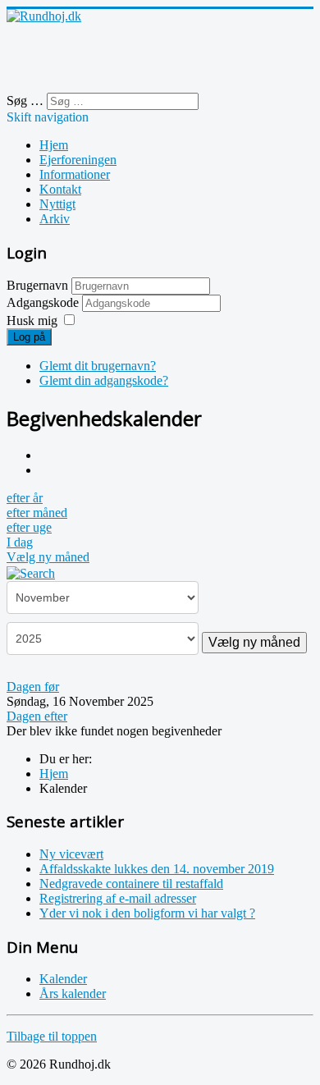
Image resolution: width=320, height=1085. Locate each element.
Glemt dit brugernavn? (97, 366)
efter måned (37, 513)
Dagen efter (37, 716)
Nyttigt (57, 204)
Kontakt (60, 189)
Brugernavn (37, 285)
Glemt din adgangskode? (103, 380)
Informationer (74, 174)
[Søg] (31, 572)
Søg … (25, 101)
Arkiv (54, 219)
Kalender (63, 979)
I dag (20, 542)
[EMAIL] (45, 470)
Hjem (53, 145)
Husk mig (32, 320)
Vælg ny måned (48, 557)
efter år (25, 498)
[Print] (45, 455)
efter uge (29, 527)
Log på (29, 337)
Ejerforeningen (78, 160)
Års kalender (72, 993)
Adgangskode (44, 302)
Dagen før (33, 687)
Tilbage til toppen (52, 1036)
